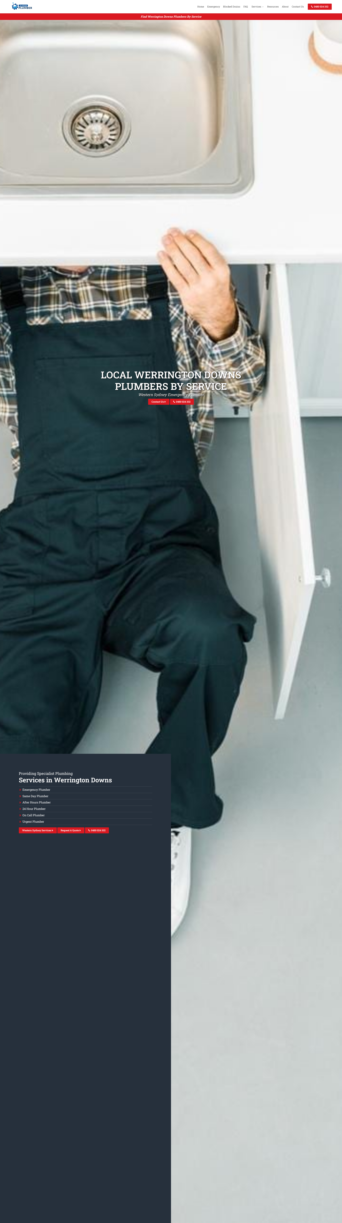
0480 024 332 (320, 6)
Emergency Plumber (36, 790)
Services (256, 6)
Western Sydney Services (37, 830)
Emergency (213, 6)
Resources (273, 6)
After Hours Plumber (36, 802)
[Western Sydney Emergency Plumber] (21, 10)
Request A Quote (70, 830)
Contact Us (298, 6)
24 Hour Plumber (34, 809)
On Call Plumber (33, 815)
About (285, 6)
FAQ (245, 6)
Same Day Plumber (35, 796)
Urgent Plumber (33, 821)
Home (200, 6)
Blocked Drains (231, 6)
